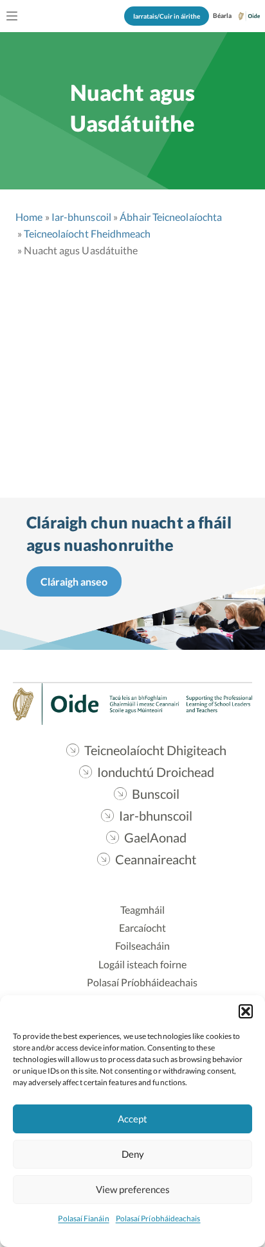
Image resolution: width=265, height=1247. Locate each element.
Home (28, 217)
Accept (132, 1118)
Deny (133, 1154)
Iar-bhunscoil (81, 217)
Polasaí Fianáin (83, 1218)
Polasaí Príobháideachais (158, 1218)
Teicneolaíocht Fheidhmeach (87, 233)
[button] (245, 1011)
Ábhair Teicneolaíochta (171, 217)
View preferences (133, 1189)
